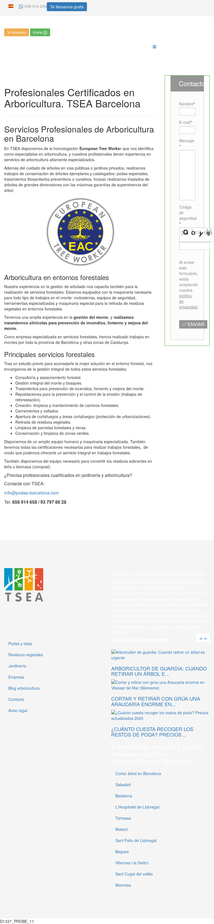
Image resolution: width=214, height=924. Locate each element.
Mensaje (186, 140)
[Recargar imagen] (181, 252)
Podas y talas (20, 643)
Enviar (38, 32)
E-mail (184, 122)
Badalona (123, 795)
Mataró (121, 829)
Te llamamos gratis (67, 6)
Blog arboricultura (24, 688)
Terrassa (123, 818)
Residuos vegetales (25, 654)
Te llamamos (16, 32)
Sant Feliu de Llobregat (136, 840)
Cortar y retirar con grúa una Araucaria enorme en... (155, 701)
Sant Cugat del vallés (134, 874)
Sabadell (123, 784)
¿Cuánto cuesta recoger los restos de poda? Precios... (152, 731)
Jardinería (17, 666)
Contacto (16, 699)
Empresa (16, 677)
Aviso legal (17, 710)
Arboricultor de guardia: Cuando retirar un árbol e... (159, 671)
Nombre (186, 104)
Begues (122, 851)
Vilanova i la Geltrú (132, 862)
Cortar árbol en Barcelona (138, 773)
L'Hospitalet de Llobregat (137, 807)
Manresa (123, 885)
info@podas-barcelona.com (31, 492)
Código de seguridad (187, 212)
